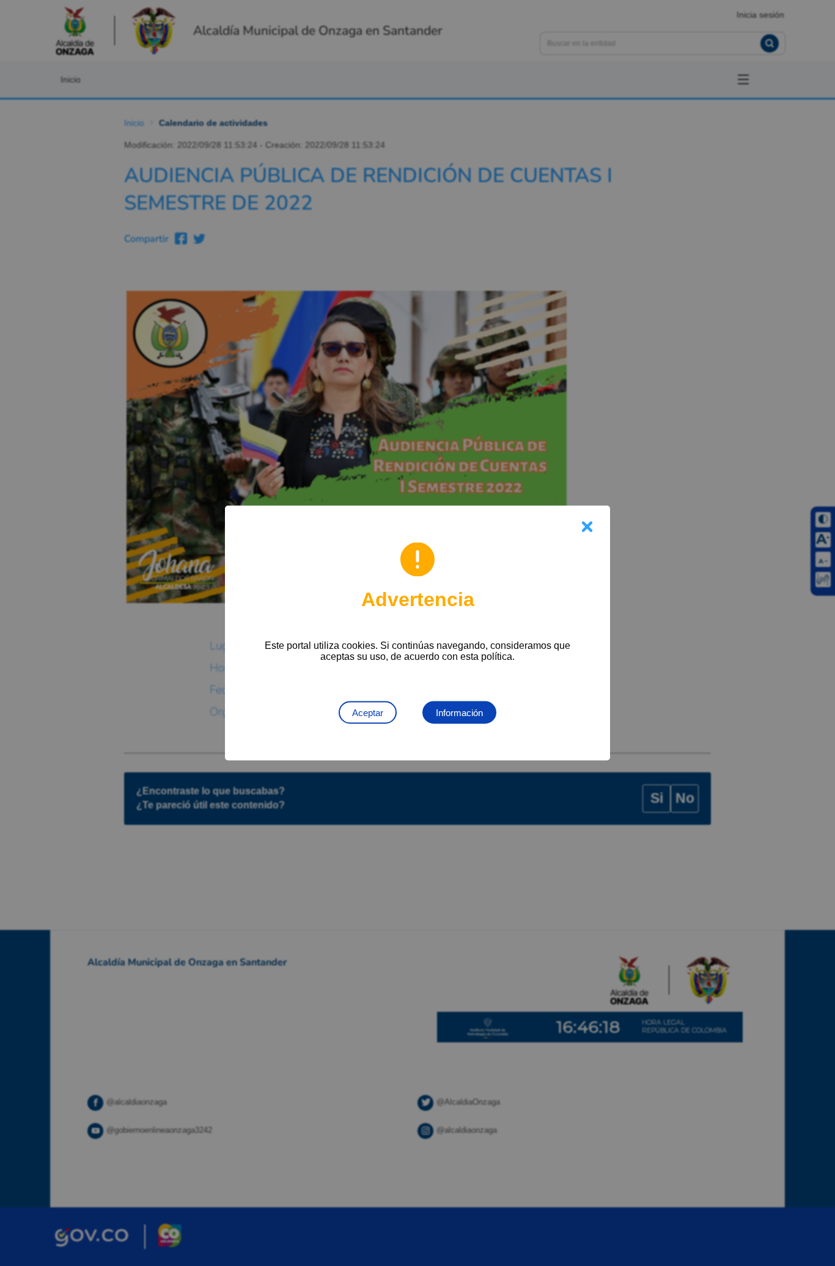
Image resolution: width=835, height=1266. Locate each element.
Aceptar (367, 713)
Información (459, 713)
